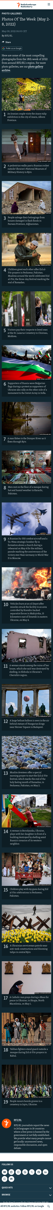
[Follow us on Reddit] (11, 1172)
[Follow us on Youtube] (4, 1172)
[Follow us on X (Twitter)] (32, 1172)
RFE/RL (9, 36)
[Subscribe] (11, 1179)
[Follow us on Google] (25, 1172)
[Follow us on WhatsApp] (4, 1179)
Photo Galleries (12, 13)
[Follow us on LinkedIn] (45, 1172)
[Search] (48, 1206)
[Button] (6, 43)
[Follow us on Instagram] (18, 1172)
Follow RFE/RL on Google (32, 1206)
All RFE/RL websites (10, 1206)
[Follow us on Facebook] (38, 1172)
